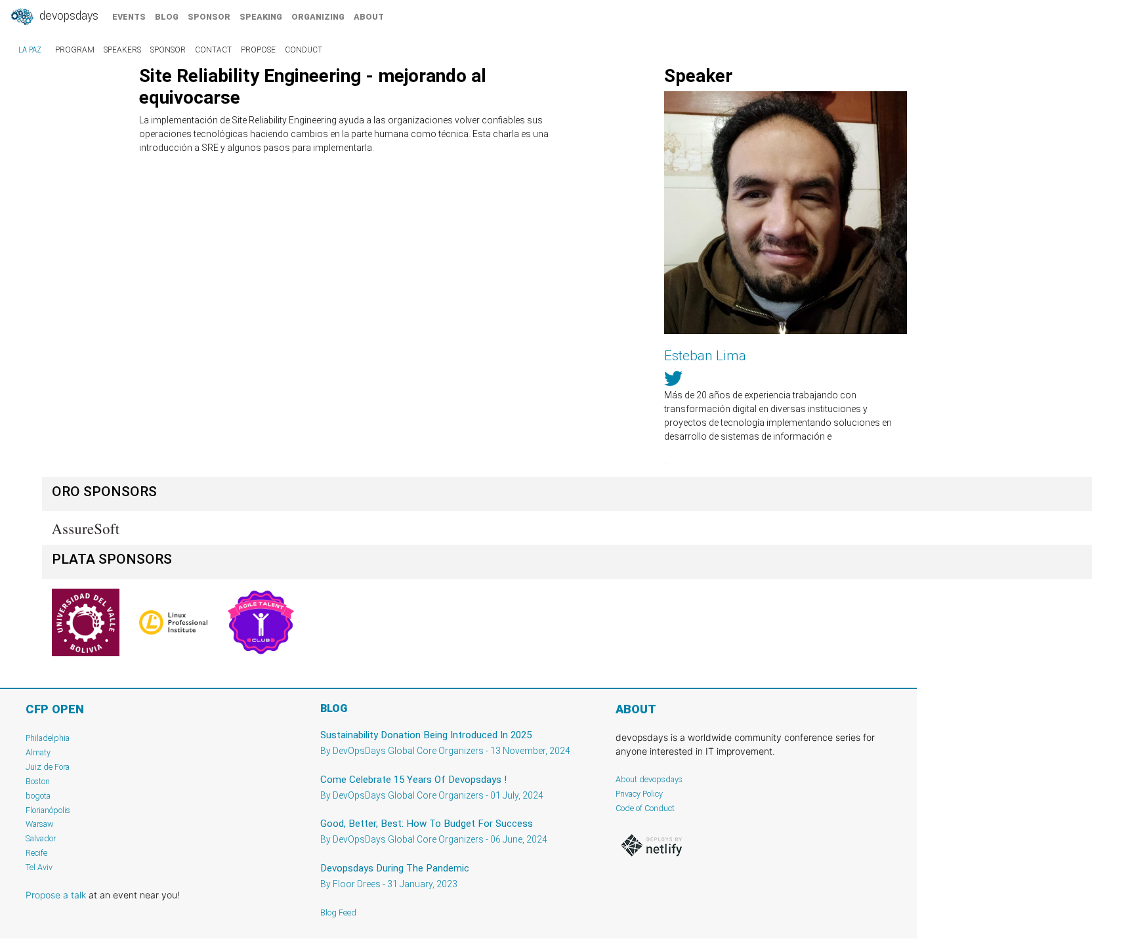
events (129, 17)
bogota (38, 796)
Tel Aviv (39, 867)
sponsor (209, 17)
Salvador (41, 838)
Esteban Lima (705, 356)
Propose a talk (56, 894)
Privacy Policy (639, 794)
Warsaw (40, 824)
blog (166, 17)
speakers (122, 49)
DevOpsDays (67, 15)
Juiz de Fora (48, 767)
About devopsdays (649, 779)
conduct (303, 49)
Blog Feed (338, 912)
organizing (318, 17)
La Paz (29, 49)
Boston (38, 781)
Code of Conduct (645, 808)
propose (258, 49)
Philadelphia (48, 738)
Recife (36, 853)
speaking (261, 17)
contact (213, 49)
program (74, 49)
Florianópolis (48, 810)
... (667, 460)
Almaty (38, 752)
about (369, 17)
